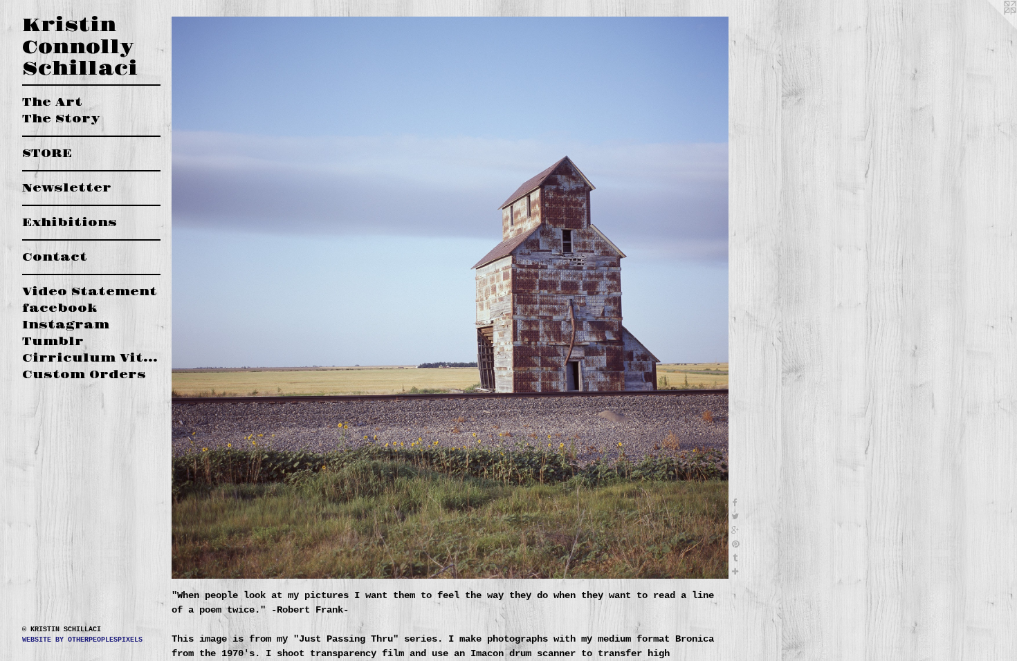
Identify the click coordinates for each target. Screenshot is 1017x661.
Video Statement (89, 292)
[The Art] (450, 298)
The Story (61, 119)
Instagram (65, 325)
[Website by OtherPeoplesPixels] (989, 27)
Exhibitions (69, 223)
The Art (52, 102)
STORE (47, 153)
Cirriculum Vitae (91, 358)
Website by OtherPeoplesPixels (82, 640)
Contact (54, 257)
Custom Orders (84, 375)
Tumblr (53, 341)
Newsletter (66, 188)
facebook (60, 308)
